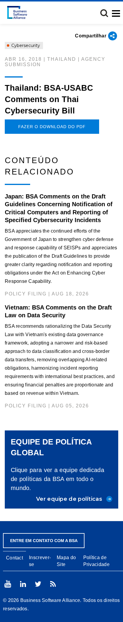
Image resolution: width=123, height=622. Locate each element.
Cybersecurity (25, 45)
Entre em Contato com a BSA (44, 540)
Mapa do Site (66, 561)
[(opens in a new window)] (7, 584)
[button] (104, 13)
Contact (14, 557)
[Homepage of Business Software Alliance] (17, 12)
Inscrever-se (40, 561)
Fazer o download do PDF (52, 126)
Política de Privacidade (96, 561)
